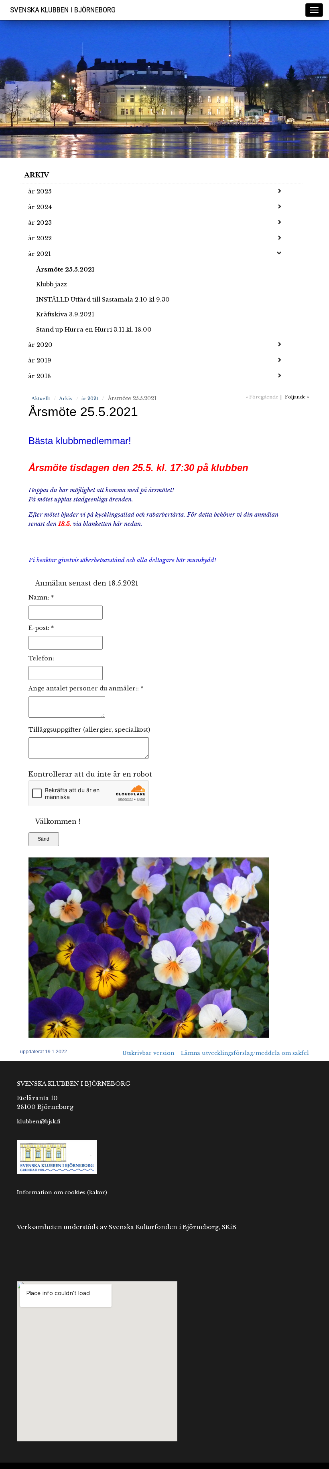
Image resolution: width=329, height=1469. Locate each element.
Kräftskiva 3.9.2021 (65, 314)
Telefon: (41, 658)
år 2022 (40, 238)
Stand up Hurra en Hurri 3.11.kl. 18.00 (94, 329)
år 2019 (39, 360)
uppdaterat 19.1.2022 (43, 1051)
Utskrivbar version (148, 1053)
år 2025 (39, 191)
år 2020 (40, 344)
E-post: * (41, 628)
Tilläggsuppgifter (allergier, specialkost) (89, 729)
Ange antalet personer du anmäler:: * (85, 688)
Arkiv (36, 175)
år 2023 (40, 222)
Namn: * (41, 597)
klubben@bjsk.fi (39, 1121)
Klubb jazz (51, 284)
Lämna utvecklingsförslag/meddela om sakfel (245, 1053)
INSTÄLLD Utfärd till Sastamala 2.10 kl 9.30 (103, 299)
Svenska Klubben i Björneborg (63, 9)
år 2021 (39, 254)
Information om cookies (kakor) (62, 1192)
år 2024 (40, 207)
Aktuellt (40, 398)
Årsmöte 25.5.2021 (65, 269)
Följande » (297, 397)
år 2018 (39, 376)
